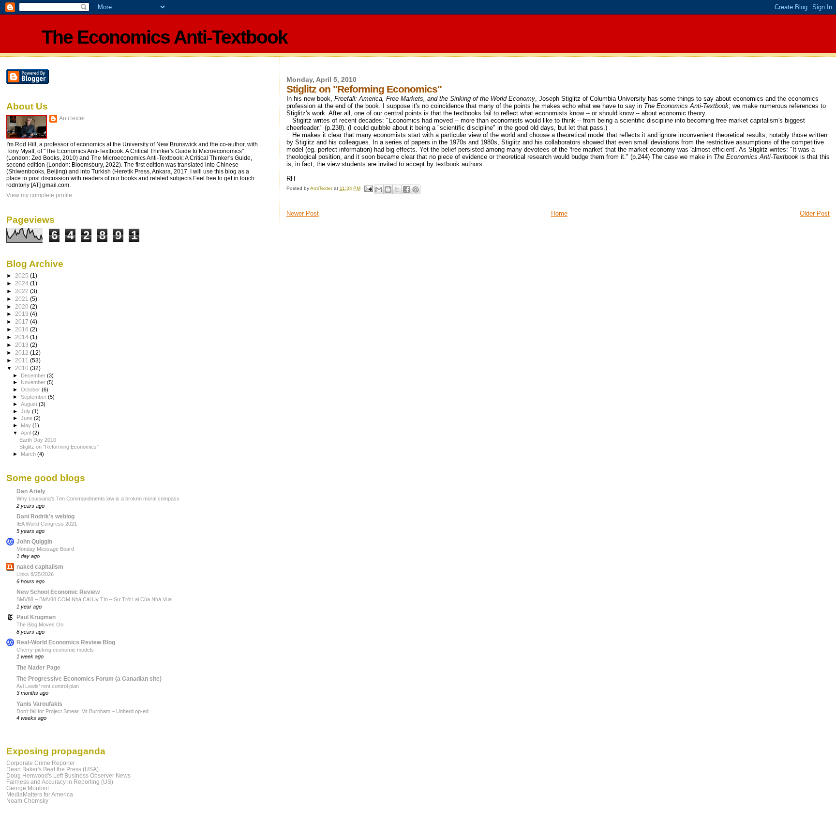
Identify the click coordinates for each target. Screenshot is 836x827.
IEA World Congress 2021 (46, 524)
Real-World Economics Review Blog (65, 642)
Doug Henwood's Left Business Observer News (68, 775)
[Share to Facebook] (406, 189)
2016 (22, 329)
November (34, 382)
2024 (22, 283)
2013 (22, 345)
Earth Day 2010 (37, 440)
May (26, 425)
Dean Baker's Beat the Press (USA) (52, 769)
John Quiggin (34, 541)
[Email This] (379, 189)
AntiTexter (72, 118)
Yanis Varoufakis (39, 704)
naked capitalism (39, 566)
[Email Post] (368, 188)
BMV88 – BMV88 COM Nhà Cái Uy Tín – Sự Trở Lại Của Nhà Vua (94, 599)
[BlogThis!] (388, 189)
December (34, 375)
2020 (22, 306)
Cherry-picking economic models (55, 650)
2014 (22, 337)
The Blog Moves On (39, 624)
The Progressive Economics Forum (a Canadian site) (89, 678)
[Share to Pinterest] (415, 189)
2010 (22, 368)
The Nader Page (38, 667)
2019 (22, 314)
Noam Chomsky (27, 800)
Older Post (815, 213)
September (34, 397)
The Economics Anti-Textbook (164, 37)
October (31, 389)
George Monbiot (27, 788)
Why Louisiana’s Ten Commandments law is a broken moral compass (97, 498)
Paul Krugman (36, 617)
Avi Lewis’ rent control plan (47, 686)
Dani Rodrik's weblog (45, 516)
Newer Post (302, 213)
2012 (22, 352)
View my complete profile (39, 195)
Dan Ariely (30, 491)
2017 (22, 321)
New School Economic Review (58, 592)
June (27, 418)
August (30, 404)
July (26, 411)
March (29, 454)
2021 (22, 299)
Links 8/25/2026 (35, 574)
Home (559, 213)
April (26, 433)
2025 (22, 275)
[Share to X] (397, 189)
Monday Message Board (45, 549)
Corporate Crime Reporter (40, 763)
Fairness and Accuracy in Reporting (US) (59, 782)
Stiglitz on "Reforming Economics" (59, 447)
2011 (22, 360)
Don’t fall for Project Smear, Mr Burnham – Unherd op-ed (82, 711)
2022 (22, 291)
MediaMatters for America (39, 794)
